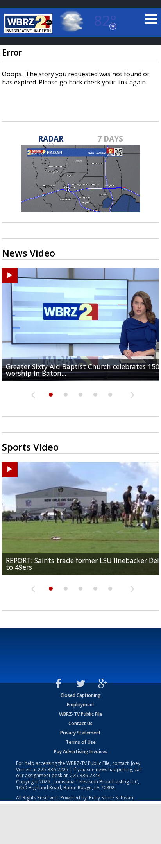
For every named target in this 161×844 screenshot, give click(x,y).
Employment (81, 704)
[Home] (29, 23)
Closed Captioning (81, 695)
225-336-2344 (85, 775)
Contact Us (80, 723)
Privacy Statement (80, 732)
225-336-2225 (53, 769)
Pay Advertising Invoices (80, 751)
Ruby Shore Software (112, 797)
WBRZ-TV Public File (80, 714)
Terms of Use (81, 742)
